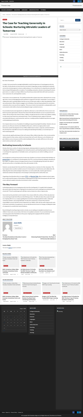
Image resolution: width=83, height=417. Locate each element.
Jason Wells (6, 34)
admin (22, 274)
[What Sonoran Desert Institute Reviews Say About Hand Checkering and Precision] (31, 288)
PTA (26, 176)
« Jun (4, 330)
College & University (6, 10)
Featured (62, 44)
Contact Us (20, 412)
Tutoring (43, 10)
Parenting (62, 54)
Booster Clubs (34, 176)
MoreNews (52, 415)
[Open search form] (81, 10)
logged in (10, 247)
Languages (24, 10)
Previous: (14, 237)
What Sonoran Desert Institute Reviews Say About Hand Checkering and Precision (30, 298)
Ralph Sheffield (5, 274)
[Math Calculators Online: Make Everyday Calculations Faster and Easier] (11, 262)
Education (17, 10)
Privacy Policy (14, 412)
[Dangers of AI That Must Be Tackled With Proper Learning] (51, 288)
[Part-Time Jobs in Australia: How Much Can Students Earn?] (47, 262)
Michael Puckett (45, 299)
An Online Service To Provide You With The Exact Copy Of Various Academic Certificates (29, 271)
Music (61, 49)
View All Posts (18, 228)
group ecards (6, 159)
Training (61, 57)
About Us (8, 412)
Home (3, 412)
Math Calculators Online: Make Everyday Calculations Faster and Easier (11, 271)
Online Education (34, 10)
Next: (43, 237)
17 (4, 322)
